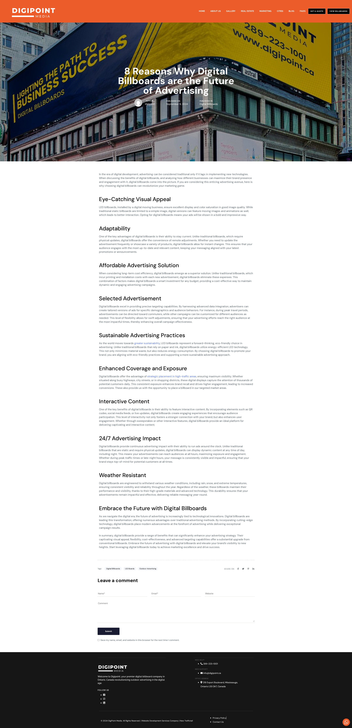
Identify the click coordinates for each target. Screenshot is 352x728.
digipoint (150, 103)
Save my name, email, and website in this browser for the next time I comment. (140, 640)
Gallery (230, 11)
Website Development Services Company (160, 720)
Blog (291, 11)
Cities (280, 11)
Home (202, 11)
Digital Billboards (209, 104)
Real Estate (247, 11)
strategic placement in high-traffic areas (171, 376)
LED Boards (129, 568)
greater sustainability (147, 343)
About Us (215, 11)
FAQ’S (302, 11)
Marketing (265, 11)
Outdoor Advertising (147, 568)
